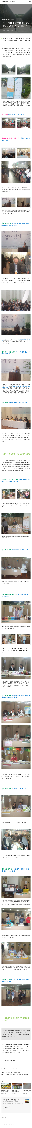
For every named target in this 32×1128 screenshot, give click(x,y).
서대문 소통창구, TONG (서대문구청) (9, 1120)
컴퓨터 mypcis (5, 1125)
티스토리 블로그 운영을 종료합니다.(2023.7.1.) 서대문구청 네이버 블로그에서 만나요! (13, 1103)
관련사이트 (3, 1117)
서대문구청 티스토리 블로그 (8, 2)
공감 (2, 1122)
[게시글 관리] (8, 1069)
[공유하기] (7, 1069)
